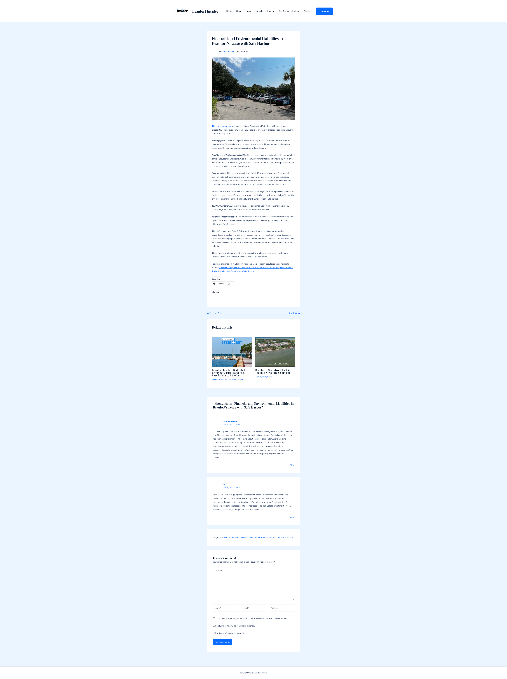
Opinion (270, 11)
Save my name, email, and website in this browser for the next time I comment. (252, 618)
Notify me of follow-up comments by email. (235, 625)
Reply (291, 464)
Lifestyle (259, 11)
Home (229, 11)
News (248, 11)
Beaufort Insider (205, 11)
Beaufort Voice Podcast (289, 11)
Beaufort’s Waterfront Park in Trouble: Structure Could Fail (273, 371)
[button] (324, 11)
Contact (307, 11)
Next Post (294, 313)
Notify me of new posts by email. (230, 633)
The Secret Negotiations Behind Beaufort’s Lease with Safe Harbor (249, 267)
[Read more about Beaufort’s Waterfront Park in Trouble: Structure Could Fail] (275, 351)
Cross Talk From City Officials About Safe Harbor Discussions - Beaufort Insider (257, 537)
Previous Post (214, 313)
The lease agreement (221, 126)
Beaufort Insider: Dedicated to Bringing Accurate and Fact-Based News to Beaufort (230, 372)
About (239, 11)
